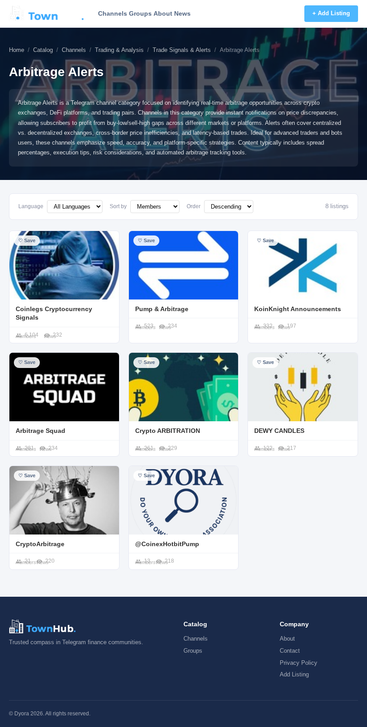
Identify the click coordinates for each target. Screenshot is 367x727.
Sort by (118, 206)
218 (169, 561)
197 (291, 326)
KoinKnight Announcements (297, 308)
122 (268, 448)
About (163, 13)
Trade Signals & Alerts (182, 50)
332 (268, 326)
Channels (112, 13)
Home (16, 50)
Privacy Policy (298, 662)
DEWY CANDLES (279, 430)
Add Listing (294, 674)
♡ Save (26, 240)
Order (194, 206)
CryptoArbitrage (40, 543)
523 (149, 326)
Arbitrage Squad (40, 430)
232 (57, 335)
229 (172, 448)
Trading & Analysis (119, 50)
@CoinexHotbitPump (167, 543)
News (182, 13)
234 (172, 326)
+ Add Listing (331, 13)
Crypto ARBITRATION (167, 430)
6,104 (31, 335)
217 (291, 448)
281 (29, 448)
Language (30, 206)
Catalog (43, 50)
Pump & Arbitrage (161, 308)
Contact (290, 650)
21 (28, 561)
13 (147, 561)
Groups (140, 13)
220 (50, 561)
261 (149, 448)
